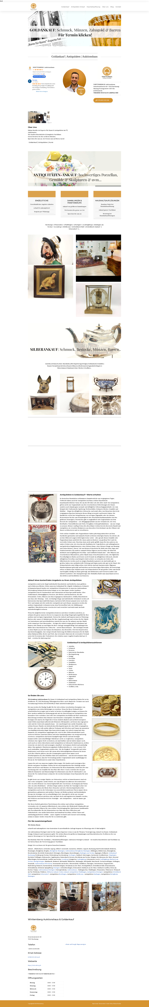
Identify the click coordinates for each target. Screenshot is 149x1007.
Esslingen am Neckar (87, 853)
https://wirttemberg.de (34, 965)
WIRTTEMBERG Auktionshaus (43, 67)
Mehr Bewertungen (42, 91)
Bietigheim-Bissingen (57, 851)
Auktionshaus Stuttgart (46, 870)
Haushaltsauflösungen (107, 201)
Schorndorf (45, 874)
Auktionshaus (72, 870)
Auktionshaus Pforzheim (43, 863)
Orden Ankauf (64, 872)
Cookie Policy (109, 1003)
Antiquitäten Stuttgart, (95, 872)
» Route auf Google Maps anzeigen (75, 944)
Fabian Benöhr (117, 1003)
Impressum (95, 1003)
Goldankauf (65, 7)
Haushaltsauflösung (93, 7)
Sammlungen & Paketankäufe (74, 202)
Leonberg (65, 859)
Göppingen (112, 855)
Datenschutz (102, 1003)
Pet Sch (34, 80)
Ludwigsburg (81, 859)
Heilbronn (79, 874)
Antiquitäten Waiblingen (77, 872)
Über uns (105, 7)
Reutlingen (63, 874)
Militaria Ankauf (52, 872)
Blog (112, 7)
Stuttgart (56, 868)
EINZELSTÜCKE (41, 201)
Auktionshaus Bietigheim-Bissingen (77, 851)
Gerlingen (72, 855)
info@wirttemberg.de (34, 957)
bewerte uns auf (38, 76)
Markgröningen (39, 861)
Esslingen (97, 874)
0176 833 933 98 (103, 100)
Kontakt (118, 7)
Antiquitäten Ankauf (78, 7)
